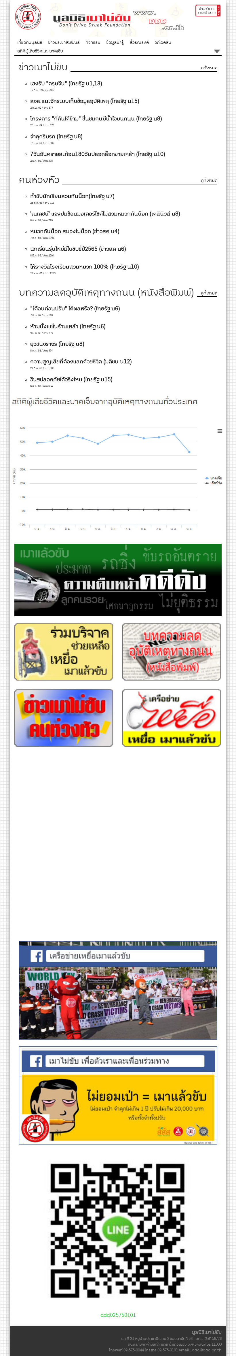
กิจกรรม (92, 42)
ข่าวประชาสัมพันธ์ (64, 42)
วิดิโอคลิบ (163, 42)
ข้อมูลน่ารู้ (115, 42)
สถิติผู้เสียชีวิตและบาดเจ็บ (40, 51)
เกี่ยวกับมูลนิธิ (29, 42)
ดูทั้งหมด (209, 67)
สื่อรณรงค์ (139, 42)
